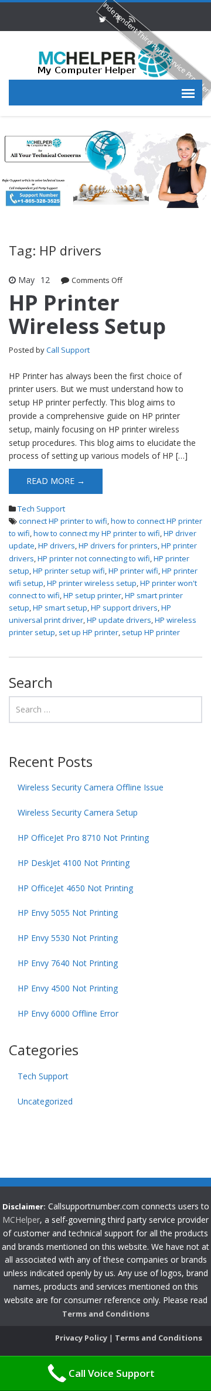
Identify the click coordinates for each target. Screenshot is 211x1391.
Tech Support (41, 508)
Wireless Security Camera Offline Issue (91, 787)
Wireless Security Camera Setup (78, 812)
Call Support (68, 350)
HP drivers (56, 545)
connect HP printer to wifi (63, 521)
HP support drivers (124, 607)
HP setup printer (92, 595)
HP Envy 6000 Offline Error (68, 1013)
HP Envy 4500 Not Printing (68, 988)
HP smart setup (60, 607)
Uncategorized (45, 1101)
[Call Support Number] (105, 59)
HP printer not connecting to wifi (94, 558)
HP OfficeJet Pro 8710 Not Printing (83, 837)
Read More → (55, 480)
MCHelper (21, 1219)
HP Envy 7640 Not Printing (68, 963)
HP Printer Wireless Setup (87, 314)
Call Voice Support (112, 1373)
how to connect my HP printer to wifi (96, 533)
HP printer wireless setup (92, 583)
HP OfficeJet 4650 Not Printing (75, 888)
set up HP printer (88, 632)
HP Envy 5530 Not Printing (68, 937)
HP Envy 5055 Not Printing (68, 912)
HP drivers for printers (118, 545)
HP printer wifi (133, 570)
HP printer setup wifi (69, 570)
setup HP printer (151, 632)
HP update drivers (119, 620)
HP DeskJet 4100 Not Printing (74, 862)
